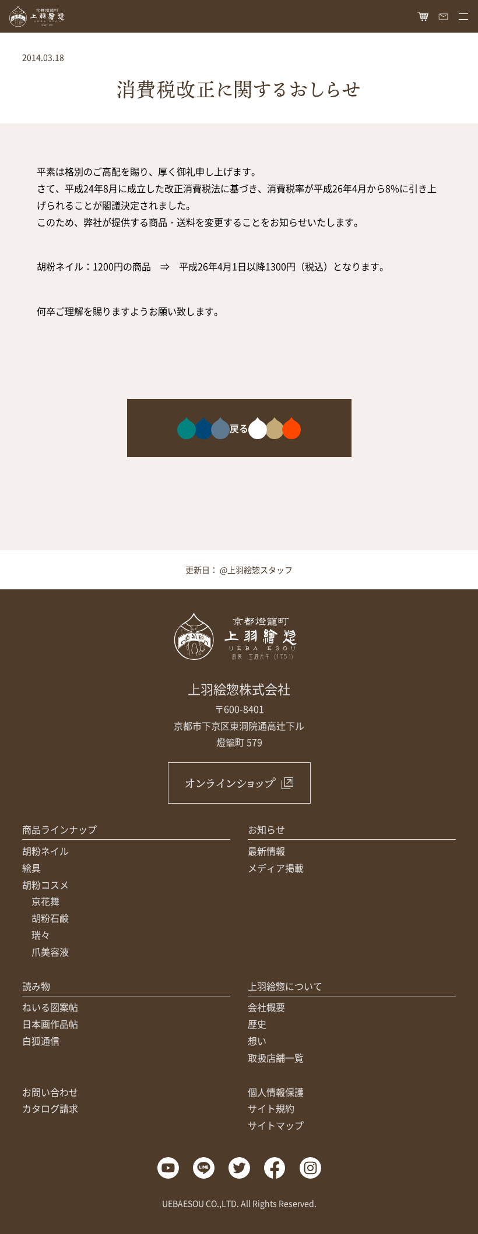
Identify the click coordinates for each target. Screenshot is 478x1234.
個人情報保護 (276, 1092)
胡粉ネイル (45, 851)
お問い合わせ (50, 1092)
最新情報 (266, 851)
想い (257, 1041)
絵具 (31, 868)
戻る (239, 428)
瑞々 (40, 935)
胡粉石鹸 (50, 918)
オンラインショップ (230, 783)
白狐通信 (40, 1041)
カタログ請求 (50, 1108)
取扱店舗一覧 (276, 1058)
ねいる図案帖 (50, 1007)
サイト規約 (271, 1108)
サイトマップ (276, 1125)
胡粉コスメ (45, 885)
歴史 (257, 1024)
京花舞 (45, 901)
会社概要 (266, 1007)
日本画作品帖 (50, 1024)
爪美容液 (50, 952)
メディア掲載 (276, 868)
